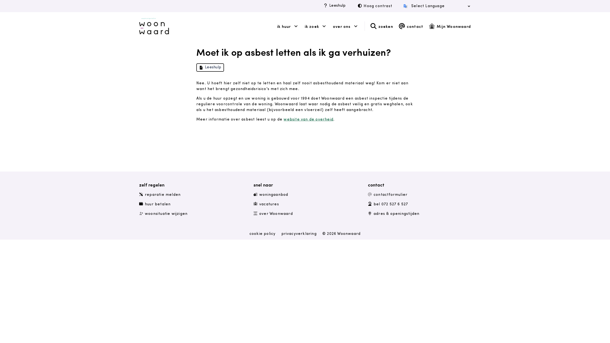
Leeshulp (337, 6)
